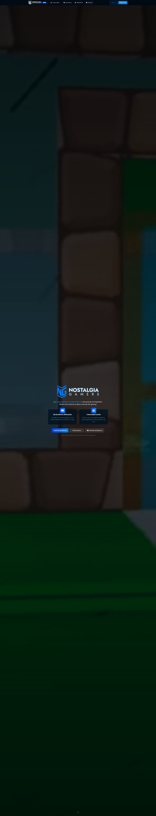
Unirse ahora (77, 430)
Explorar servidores (60, 430)
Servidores (69, 2)
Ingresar (113, 2)
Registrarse (123, 2)
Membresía (80, 2)
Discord (90, 2)
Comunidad (56, 2)
